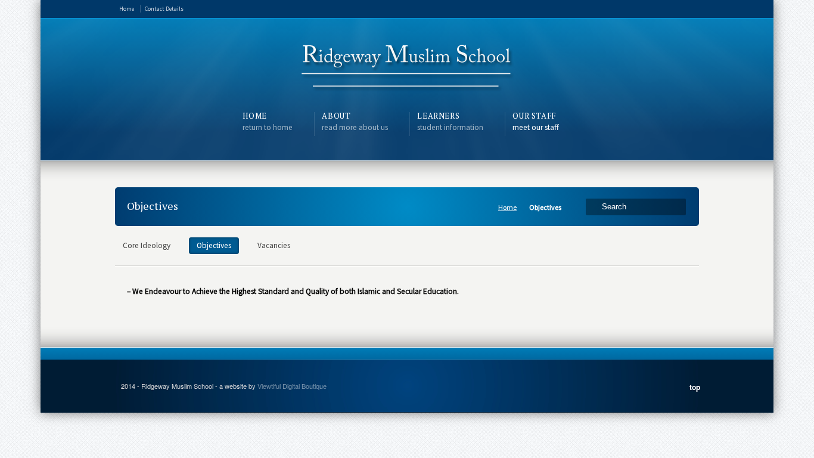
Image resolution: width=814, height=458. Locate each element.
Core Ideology (146, 245)
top (694, 387)
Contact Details (164, 9)
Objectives (214, 245)
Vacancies (273, 245)
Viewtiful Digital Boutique (292, 386)
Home (126, 9)
